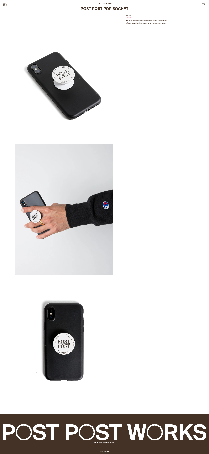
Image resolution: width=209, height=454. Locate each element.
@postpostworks (104, 451)
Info (205, 4)
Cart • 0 (204, 3)
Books (4, 3)
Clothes (5, 4)
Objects (5, 5)
